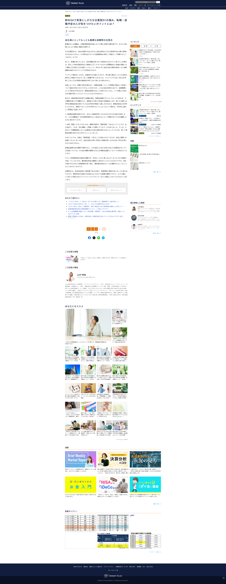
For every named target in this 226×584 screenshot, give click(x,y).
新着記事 (124, 5)
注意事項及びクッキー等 (121, 566)
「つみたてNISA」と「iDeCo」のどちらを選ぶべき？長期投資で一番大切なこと (93, 201)
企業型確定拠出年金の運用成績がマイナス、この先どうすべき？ (88, 209)
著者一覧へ (156, 233)
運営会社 (86, 566)
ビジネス (132, 8)
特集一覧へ (156, 172)
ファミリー (156, 8)
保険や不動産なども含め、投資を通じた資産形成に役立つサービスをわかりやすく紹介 (95, 216)
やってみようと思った (76, 190)
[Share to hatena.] (103, 237)
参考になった (96, 190)
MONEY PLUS (68, 11)
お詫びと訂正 (149, 566)
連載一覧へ (156, 504)
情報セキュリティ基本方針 (95, 566)
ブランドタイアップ (153, 5)
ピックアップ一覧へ (153, 136)
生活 (126, 8)
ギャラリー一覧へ (154, 552)
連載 (130, 5)
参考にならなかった (116, 190)
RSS (144, 566)
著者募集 (139, 566)
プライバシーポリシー (109, 566)
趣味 (149, 8)
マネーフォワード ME (113, 570)
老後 (138, 8)
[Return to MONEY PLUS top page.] (75, 3)
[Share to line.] (98, 237)
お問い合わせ (132, 566)
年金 (67, 34)
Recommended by (120, 439)
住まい (144, 8)
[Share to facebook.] (89, 237)
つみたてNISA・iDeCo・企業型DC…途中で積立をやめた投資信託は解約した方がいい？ (96, 206)
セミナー (142, 5)
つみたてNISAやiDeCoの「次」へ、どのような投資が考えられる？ (89, 204)
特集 (135, 5)
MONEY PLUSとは (77, 566)
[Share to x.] (94, 237)
